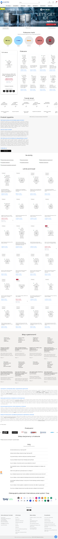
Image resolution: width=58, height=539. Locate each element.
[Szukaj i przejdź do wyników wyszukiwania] (39, 2)
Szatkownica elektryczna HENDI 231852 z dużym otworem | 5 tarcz (6, 216)
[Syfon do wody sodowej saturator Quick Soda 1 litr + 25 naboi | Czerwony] (37, 265)
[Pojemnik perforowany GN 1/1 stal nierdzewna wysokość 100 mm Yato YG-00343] (37, 317)
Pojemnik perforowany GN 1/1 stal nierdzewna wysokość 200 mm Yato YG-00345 (22, 324)
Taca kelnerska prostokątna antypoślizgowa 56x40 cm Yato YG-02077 (50, 190)
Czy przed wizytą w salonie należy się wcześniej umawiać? (22, 456)
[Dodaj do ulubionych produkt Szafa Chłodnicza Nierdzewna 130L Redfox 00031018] (12, 226)
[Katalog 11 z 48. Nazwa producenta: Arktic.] (43, 432)
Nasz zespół (17, 530)
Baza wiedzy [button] (33, 515)
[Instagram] (29, 510)
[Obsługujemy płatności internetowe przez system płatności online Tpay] (29, 499)
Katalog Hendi (47, 519)
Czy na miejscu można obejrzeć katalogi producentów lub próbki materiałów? (27, 477)
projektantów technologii (19, 400)
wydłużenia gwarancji (41, 420)
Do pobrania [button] (47, 515)
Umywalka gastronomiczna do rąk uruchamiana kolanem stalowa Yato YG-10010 (53, 86)
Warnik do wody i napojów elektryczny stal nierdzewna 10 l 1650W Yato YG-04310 (24, 66)
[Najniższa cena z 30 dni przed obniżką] (11, 81)
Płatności (17, 527)
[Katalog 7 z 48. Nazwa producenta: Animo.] (5, 432)
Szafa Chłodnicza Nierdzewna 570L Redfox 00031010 (50, 216)
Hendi (37, 392)
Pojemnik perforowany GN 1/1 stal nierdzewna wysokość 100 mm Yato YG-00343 (36, 324)
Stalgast (40, 392)
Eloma (43, 392)
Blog (31, 519)
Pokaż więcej (3, 424)
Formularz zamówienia (48, 517)
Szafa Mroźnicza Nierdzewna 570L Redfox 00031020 (21, 216)
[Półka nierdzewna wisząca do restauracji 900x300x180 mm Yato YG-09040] (8, 317)
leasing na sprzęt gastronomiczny (10, 417)
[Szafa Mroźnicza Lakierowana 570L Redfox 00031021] (37, 210)
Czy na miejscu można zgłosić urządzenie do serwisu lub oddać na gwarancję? (27, 484)
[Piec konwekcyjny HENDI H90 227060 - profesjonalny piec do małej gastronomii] (9, 70)
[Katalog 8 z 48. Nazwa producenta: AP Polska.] (15, 432)
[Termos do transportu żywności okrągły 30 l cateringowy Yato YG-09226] (44, 64)
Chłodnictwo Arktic (47, 528)
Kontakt (16, 517)
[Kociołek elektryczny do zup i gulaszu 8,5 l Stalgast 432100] (34, 64)
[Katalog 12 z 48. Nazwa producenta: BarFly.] (52, 432)
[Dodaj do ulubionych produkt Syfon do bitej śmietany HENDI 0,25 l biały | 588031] (26, 279)
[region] (29, 41)
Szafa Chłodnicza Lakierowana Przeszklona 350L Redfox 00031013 (36, 242)
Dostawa (17, 525)
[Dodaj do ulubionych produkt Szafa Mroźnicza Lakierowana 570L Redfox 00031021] (41, 199)
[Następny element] (56, 107)
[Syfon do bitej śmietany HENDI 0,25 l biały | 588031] (22, 291)
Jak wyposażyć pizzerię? (34, 523)
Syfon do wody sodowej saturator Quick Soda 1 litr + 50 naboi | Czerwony (21, 271)
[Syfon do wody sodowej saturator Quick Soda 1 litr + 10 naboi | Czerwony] (8, 291)
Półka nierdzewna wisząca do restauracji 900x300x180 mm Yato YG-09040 (7, 324)
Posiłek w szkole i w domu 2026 (36, 517)
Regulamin (17, 519)
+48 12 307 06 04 (4, 525)
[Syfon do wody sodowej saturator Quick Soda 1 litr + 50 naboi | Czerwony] (22, 265)
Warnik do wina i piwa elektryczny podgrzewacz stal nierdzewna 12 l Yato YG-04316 (35, 190)
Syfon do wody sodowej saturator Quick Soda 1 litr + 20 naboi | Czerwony (50, 271)
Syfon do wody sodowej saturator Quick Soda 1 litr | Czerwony (6, 271)
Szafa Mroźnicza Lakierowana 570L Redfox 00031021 (36, 216)
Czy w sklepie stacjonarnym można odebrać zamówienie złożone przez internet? (28, 474)
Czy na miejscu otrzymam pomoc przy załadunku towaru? (23, 463)
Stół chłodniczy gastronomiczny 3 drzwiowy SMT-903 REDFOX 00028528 (35, 296)
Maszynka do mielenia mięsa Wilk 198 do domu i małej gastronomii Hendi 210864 (53, 67)
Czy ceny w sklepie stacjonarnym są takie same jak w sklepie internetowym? (27, 488)
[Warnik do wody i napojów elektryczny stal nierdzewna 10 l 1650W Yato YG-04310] (25, 64)
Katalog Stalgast (47, 520)
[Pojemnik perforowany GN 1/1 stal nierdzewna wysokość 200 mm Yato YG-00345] (22, 317)
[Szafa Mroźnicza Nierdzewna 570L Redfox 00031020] (22, 210)
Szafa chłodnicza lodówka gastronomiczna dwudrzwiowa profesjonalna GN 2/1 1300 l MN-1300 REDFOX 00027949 (21, 243)
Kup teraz (6, 150)
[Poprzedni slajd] (2, 17)
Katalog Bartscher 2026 (48, 522)
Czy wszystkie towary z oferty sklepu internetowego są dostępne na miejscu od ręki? (27, 467)
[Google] (30, 510)
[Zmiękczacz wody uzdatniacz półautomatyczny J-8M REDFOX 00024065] (22, 184)
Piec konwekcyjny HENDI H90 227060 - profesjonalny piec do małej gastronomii (9, 75)
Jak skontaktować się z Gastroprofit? (18, 449)
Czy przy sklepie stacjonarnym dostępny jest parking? (22, 459)
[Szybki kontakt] (55, 536)
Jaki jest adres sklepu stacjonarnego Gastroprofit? (21, 453)
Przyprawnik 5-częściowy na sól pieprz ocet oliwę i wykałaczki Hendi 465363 (33, 86)
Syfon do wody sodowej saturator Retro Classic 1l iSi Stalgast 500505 (50, 242)
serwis (15, 412)
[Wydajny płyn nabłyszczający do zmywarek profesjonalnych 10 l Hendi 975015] (44, 83)
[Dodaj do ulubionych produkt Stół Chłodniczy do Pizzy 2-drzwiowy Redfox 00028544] (55, 279)
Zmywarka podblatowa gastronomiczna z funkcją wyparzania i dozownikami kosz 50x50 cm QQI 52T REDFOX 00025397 (6, 190)
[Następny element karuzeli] (57, 432)
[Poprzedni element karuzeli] (1, 432)
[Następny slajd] (56, 17)
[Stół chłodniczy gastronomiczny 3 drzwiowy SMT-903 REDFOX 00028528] (37, 291)
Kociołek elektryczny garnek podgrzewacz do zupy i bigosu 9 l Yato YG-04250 (24, 86)
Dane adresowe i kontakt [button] (7, 515)
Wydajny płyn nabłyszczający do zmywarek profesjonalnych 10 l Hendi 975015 (43, 86)
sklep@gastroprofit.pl (5, 523)
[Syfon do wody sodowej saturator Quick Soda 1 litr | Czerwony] (8, 265)
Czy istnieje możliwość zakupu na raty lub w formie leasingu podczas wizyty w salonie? (27, 481)
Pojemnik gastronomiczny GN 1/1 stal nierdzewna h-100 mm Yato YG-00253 (51, 324)
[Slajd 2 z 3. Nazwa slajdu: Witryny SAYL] (29, 17)
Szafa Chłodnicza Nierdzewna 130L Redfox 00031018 (7, 242)
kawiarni (43, 391)
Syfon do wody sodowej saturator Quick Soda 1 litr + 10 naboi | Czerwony (6, 296)
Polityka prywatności (19, 522)
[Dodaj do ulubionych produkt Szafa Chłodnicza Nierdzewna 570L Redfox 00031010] (55, 199)
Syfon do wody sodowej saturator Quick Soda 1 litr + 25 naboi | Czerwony (35, 271)
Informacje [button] (18, 515)
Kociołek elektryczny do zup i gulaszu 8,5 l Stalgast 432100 (33, 66)
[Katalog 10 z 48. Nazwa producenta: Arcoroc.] (33, 432)
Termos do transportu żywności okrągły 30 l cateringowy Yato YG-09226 (43, 66)
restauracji (38, 391)
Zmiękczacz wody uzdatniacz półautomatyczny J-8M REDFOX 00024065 (21, 190)
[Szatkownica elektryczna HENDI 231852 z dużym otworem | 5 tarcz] (8, 210)
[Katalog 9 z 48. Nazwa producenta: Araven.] (24, 432)
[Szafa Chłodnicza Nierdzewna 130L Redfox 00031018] (8, 238)
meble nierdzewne (9, 393)
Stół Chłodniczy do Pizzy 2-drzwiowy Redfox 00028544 (51, 296)
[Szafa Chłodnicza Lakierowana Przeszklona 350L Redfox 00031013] (37, 238)
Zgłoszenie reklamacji (19, 520)
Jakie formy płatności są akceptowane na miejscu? (21, 470)
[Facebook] (27, 510)
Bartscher (47, 392)
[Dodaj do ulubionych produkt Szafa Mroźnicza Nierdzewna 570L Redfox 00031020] (26, 199)
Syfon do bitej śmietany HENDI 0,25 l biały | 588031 (22, 296)
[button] (8, 6)
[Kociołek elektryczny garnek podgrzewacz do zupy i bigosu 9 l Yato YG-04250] (25, 83)
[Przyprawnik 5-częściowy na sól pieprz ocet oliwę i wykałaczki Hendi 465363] (34, 83)
